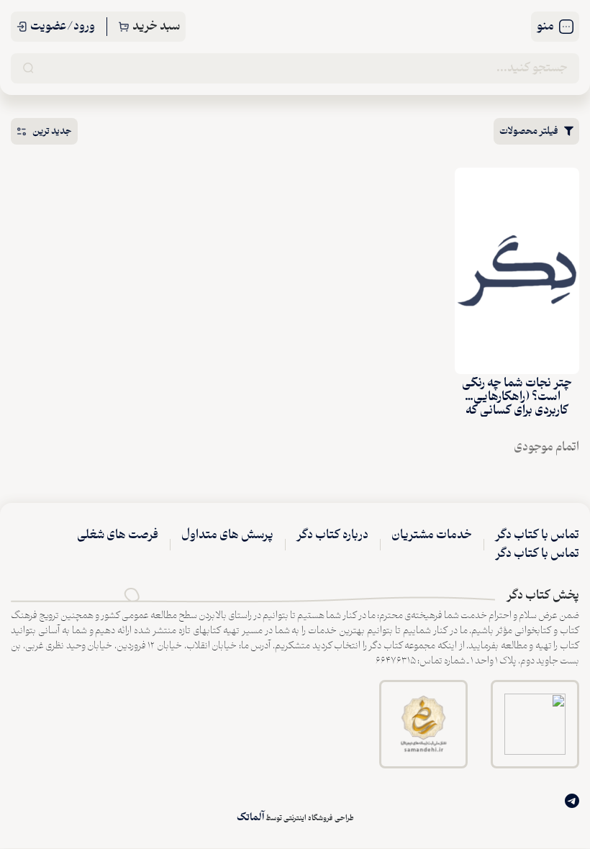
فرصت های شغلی (117, 535)
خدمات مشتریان (431, 535)
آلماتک (250, 817)
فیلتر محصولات (528, 131)
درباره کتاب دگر (332, 535)
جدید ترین (52, 131)
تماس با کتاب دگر (537, 535)
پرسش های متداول (227, 535)
